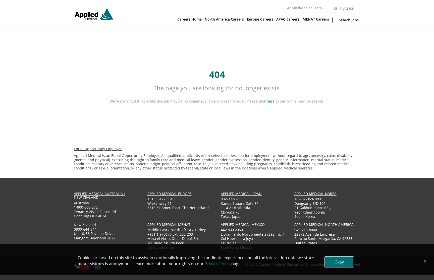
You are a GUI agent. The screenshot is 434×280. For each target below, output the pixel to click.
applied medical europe (169, 193)
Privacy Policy (217, 263)
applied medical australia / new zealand (99, 195)
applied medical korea (315, 193)
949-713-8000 (305, 229)
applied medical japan (241, 193)
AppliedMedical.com (304, 8)
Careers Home (189, 19)
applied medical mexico (243, 224)
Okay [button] (339, 262)
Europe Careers (260, 19)
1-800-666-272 (86, 207)
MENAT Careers (316, 19)
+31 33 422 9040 (161, 199)
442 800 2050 (232, 229)
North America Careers (224, 19)
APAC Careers (287, 19)
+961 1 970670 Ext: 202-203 (170, 234)
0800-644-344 (85, 229)
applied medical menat (168, 224)
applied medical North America (324, 224)
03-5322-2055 (232, 199)
